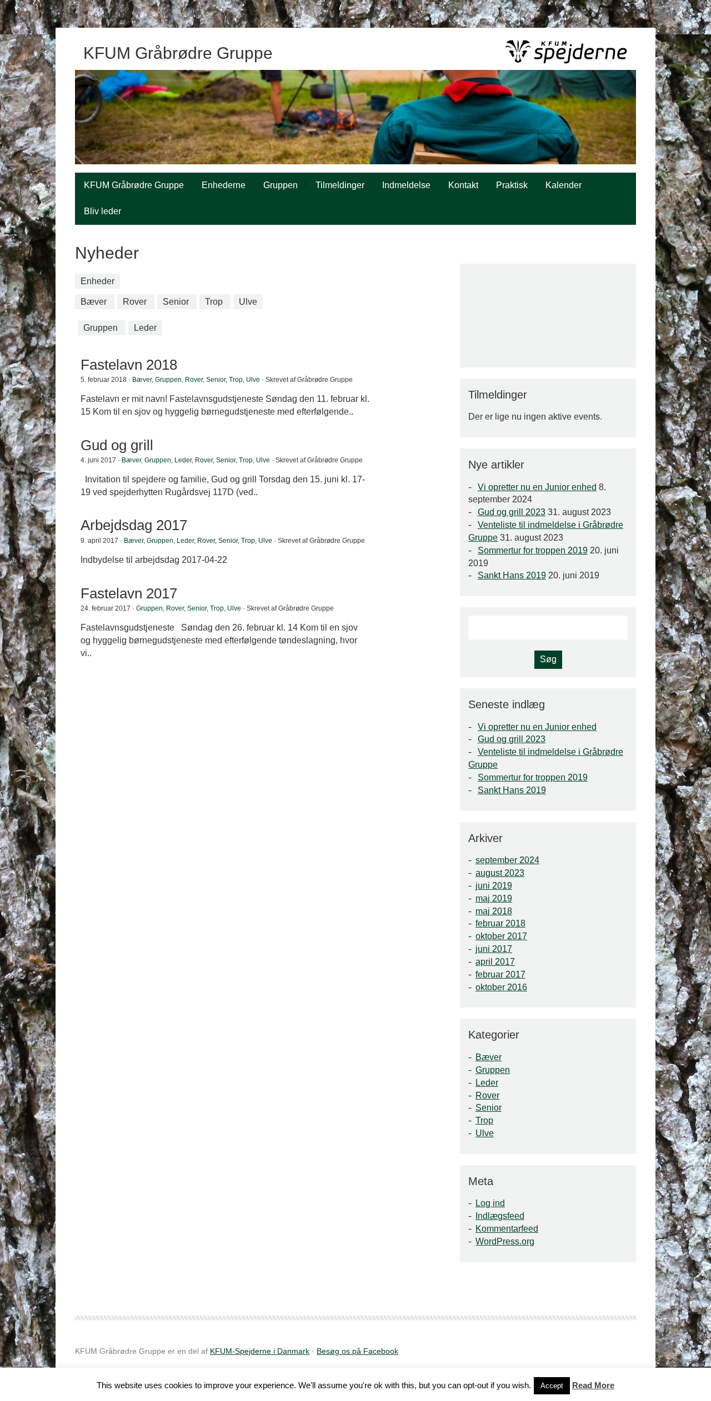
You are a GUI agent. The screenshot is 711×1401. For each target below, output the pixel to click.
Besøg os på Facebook (357, 1351)
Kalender (563, 185)
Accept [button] (551, 1386)
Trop (214, 301)
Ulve (248, 301)
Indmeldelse (406, 185)
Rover (135, 301)
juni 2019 (493, 885)
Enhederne (224, 185)
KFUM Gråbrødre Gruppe (134, 185)
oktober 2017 (501, 936)
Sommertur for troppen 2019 (533, 550)
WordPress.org (504, 1241)
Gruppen (280, 185)
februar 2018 (500, 923)
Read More (593, 1385)
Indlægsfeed (499, 1216)
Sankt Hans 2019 (512, 575)
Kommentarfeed (506, 1228)
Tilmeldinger (340, 185)
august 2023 (499, 873)
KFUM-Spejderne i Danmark (259, 1351)
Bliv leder (102, 211)
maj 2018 (493, 911)
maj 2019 (493, 898)
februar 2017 (500, 974)
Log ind (490, 1203)
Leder (145, 327)
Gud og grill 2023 (511, 512)
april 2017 (495, 961)
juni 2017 (493, 949)
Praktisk (512, 185)
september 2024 (507, 860)
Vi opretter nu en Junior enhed (537, 487)
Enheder (97, 281)
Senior (176, 301)
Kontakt (463, 185)
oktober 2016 (501, 987)
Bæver (94, 301)
